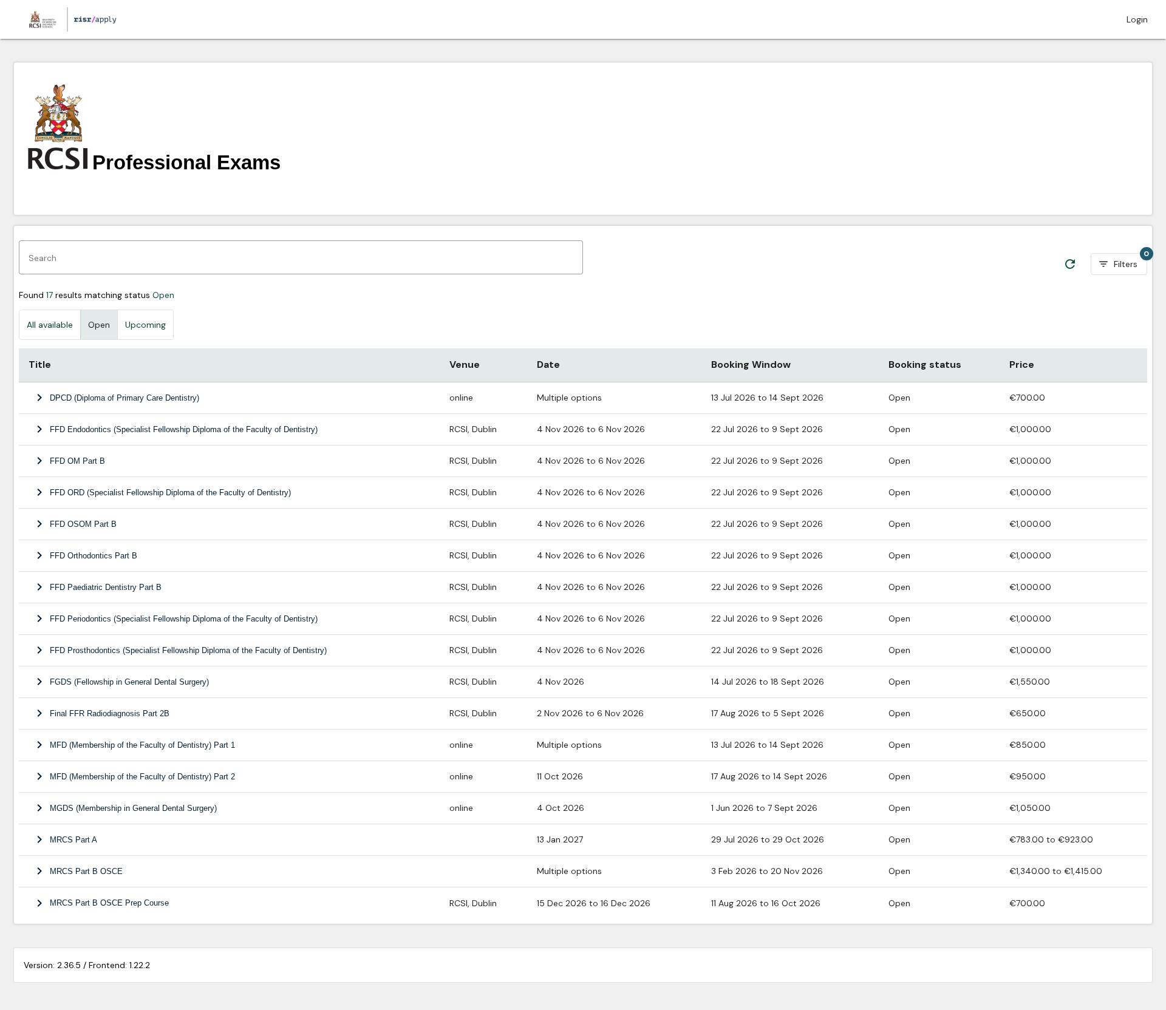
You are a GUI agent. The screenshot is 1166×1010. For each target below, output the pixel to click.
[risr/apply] (71, 19)
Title (40, 364)
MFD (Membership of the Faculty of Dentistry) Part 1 (142, 745)
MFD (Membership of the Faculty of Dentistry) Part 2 (142, 776)
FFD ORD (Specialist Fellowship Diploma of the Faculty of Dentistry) (170, 492)
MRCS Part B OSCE (86, 871)
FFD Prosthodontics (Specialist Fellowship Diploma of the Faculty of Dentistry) (188, 650)
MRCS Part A (73, 839)
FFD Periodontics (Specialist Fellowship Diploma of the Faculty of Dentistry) (184, 618)
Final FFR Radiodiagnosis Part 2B (109, 713)
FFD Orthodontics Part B (93, 555)
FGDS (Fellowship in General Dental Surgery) (129, 681)
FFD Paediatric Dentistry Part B (106, 587)
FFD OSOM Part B (83, 524)
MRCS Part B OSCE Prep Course (109, 902)
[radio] (49, 324)
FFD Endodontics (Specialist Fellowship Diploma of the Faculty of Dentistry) (184, 429)
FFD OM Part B (77, 461)
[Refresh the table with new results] (1070, 264)
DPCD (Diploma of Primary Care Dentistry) (124, 397)
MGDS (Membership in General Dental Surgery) (133, 808)
